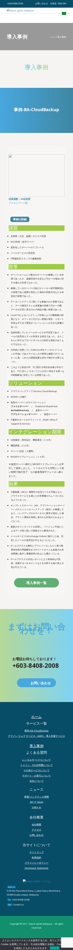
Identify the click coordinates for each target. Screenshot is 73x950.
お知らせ (36, 807)
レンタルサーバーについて (36, 759)
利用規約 (36, 857)
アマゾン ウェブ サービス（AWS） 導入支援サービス (36, 736)
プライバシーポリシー (36, 862)
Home (52, 36)
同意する (54, 948)
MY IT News (36, 802)
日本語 (53, 3)
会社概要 (36, 824)
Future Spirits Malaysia (40, 923)
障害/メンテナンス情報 (36, 796)
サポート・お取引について (36, 775)
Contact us (18, 904)
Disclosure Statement (36, 868)
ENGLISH (62, 3)
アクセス (36, 829)
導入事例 (36, 746)
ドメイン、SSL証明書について (36, 765)
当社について (36, 781)
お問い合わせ (41, 3)
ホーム (36, 717)
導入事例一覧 (36, 582)
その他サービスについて (36, 770)
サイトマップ (36, 852)
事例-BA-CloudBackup (36, 730)
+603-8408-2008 (15, 3)
